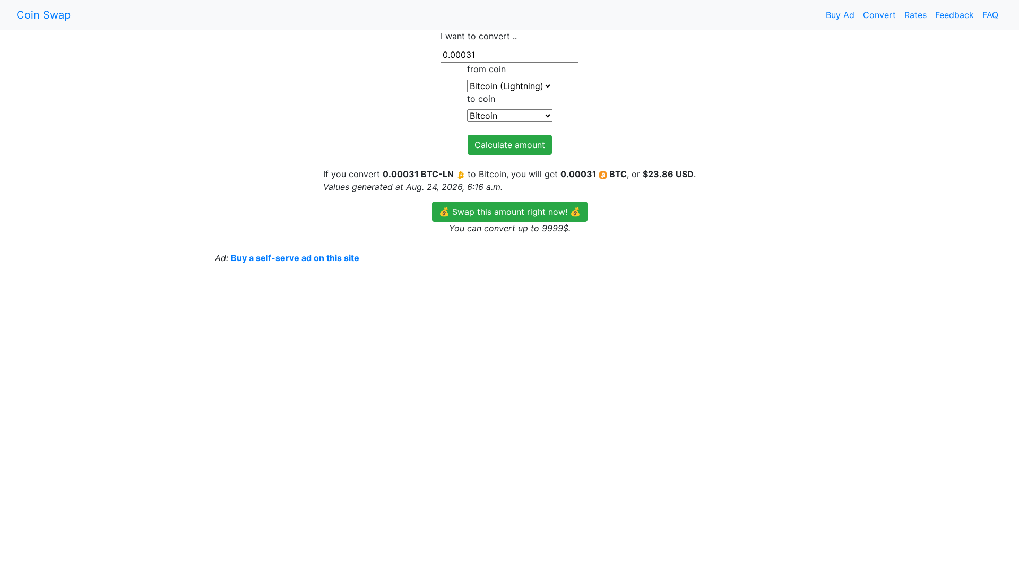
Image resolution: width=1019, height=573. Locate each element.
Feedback (954, 15)
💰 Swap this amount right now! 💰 (510, 211)
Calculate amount (509, 145)
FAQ (990, 15)
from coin (486, 69)
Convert (879, 15)
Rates (915, 15)
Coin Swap (43, 14)
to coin (481, 98)
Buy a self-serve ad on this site (295, 258)
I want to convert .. (479, 36)
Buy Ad (840, 15)
